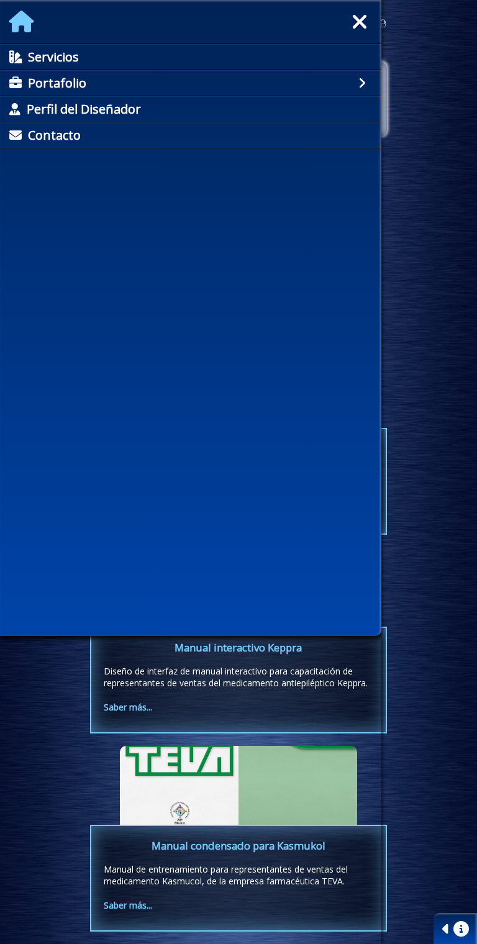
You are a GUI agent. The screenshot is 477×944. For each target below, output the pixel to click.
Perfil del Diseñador (84, 109)
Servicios (53, 56)
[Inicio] (21, 21)
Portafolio (57, 83)
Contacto (54, 135)
